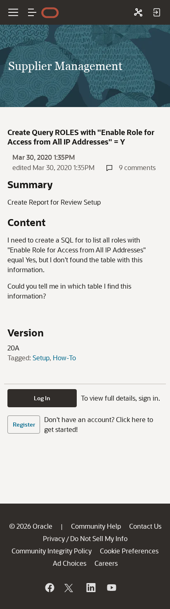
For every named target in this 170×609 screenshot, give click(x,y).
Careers (106, 563)
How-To (64, 357)
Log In (42, 398)
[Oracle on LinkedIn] (90, 588)
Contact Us (145, 526)
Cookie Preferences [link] (129, 550)
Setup (41, 357)
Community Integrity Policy (52, 550)
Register (24, 424)
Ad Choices (69, 563)
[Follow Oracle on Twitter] (69, 588)
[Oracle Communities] (138, 12)
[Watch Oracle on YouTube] (111, 588)
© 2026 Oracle (30, 526)
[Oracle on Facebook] (49, 588)
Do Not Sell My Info (99, 538)
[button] (32, 12)
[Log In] (156, 12)
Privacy (54, 538)
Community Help (96, 526)
